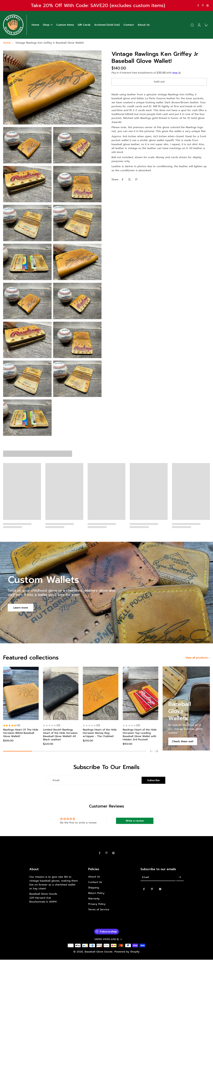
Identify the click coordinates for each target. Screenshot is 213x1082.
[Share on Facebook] (122, 179)
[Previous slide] (151, 751)
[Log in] (199, 25)
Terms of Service (98, 909)
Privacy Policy (97, 904)
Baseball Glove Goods (98, 952)
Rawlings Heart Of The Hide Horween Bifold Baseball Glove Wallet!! (20, 733)
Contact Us (95, 882)
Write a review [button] (135, 821)
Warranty (94, 898)
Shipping (93, 887)
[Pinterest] (203, 5)
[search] (192, 25)
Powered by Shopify (127, 952)
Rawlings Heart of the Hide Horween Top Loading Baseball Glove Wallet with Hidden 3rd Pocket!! (140, 734)
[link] (209, 657)
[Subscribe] (180, 877)
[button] (159, 82)
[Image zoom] (52, 87)
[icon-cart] (205, 25)
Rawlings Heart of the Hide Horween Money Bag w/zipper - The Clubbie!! (100, 733)
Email (56, 780)
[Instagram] (207, 5)
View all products (196, 657)
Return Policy (96, 893)
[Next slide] (156, 751)
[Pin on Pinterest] (136, 179)
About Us (94, 876)
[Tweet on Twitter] (129, 179)
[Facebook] (198, 5)
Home (7, 43)
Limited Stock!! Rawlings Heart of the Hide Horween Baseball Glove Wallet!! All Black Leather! (60, 734)
